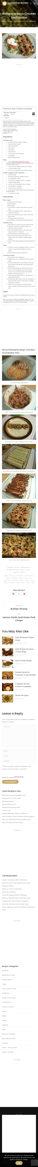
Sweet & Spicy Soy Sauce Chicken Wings (24, 650)
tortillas (28, 582)
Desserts (5, 1043)
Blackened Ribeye (8, 801)
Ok (19, 1163)
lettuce (21, 580)
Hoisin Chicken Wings (23, 660)
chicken (8, 578)
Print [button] (33, 114)
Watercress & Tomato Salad (11, 798)
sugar (17, 582)
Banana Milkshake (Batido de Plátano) (14, 813)
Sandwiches (6, 993)
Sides (3, 1029)
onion (32, 580)
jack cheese (15, 580)
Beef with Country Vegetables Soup (13, 795)
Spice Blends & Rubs (9, 1038)
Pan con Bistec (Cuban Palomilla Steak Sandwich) (18, 816)
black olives (12, 575)
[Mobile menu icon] (35, 3)
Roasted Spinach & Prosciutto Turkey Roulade (25, 673)
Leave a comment (19, 572)
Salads (4, 984)
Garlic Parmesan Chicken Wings (24, 638)
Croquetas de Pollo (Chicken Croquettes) (23, 685)
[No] (35, 1160)
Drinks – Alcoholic (8, 1052)
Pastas (4, 1011)
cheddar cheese (29, 575)
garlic (30, 578)
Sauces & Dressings (8, 1034)
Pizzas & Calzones (8, 1007)
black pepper (20, 575)
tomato (23, 582)
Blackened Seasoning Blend (11, 807)
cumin (26, 578)
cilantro (21, 578)
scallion (5, 582)
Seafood (5, 1025)
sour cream (12, 582)
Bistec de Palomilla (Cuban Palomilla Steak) (16, 819)
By (13, 570)
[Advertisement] (19, 84)
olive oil (27, 580)
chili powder (14, 578)
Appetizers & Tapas (8, 975)
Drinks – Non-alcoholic (9, 1047)
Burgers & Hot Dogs (9, 998)
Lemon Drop (6, 810)
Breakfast (5, 970)
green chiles (7, 580)
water (33, 582)
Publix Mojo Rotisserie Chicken (20, 162)
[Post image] (7, 641)
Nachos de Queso (22, 695)
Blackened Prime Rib (9, 804)
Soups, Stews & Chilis (9, 989)
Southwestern (24, 567)
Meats (4, 1016)
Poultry (17, 567)
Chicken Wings (6, 980)
